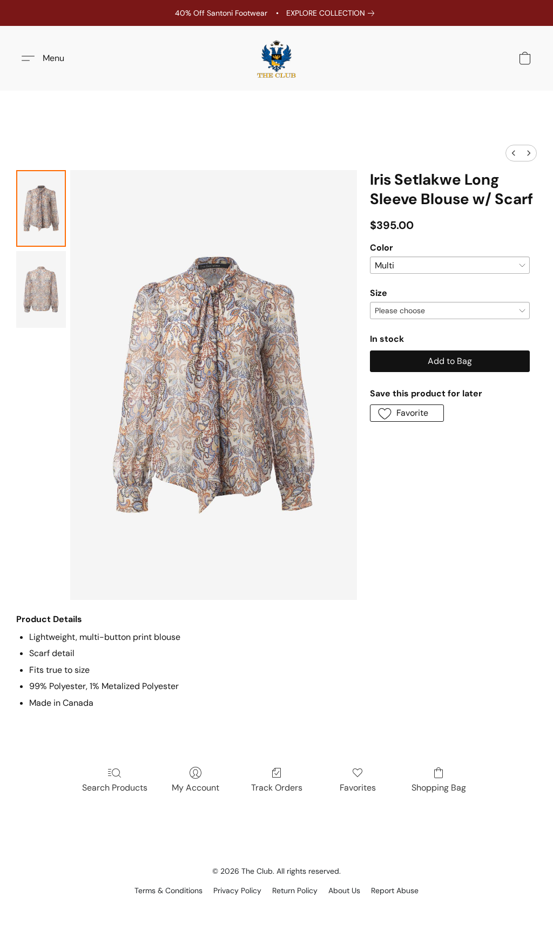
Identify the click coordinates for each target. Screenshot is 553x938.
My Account (195, 787)
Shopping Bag (439, 787)
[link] (332, 12)
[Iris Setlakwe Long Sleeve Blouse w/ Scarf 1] (41, 289)
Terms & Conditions (168, 890)
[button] (276, 58)
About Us (344, 890)
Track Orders (276, 787)
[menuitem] (513, 153)
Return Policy (295, 890)
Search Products (114, 787)
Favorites (358, 787)
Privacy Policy (237, 890)
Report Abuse (395, 890)
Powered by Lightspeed (276, 909)
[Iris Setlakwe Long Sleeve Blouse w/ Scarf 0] (41, 208)
